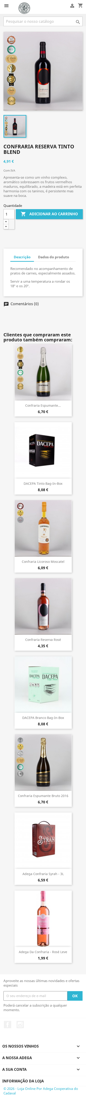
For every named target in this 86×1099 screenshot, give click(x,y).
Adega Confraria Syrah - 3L (43, 874)
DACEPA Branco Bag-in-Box (43, 718)
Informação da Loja (23, 1081)
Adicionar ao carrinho (49, 214)
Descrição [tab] (22, 257)
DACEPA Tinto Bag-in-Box (43, 483)
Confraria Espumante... (43, 405)
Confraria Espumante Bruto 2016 (43, 796)
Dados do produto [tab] (53, 257)
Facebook (7, 1024)
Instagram (20, 1024)
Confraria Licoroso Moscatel (43, 561)
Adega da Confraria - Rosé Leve (43, 952)
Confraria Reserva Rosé (43, 639)
